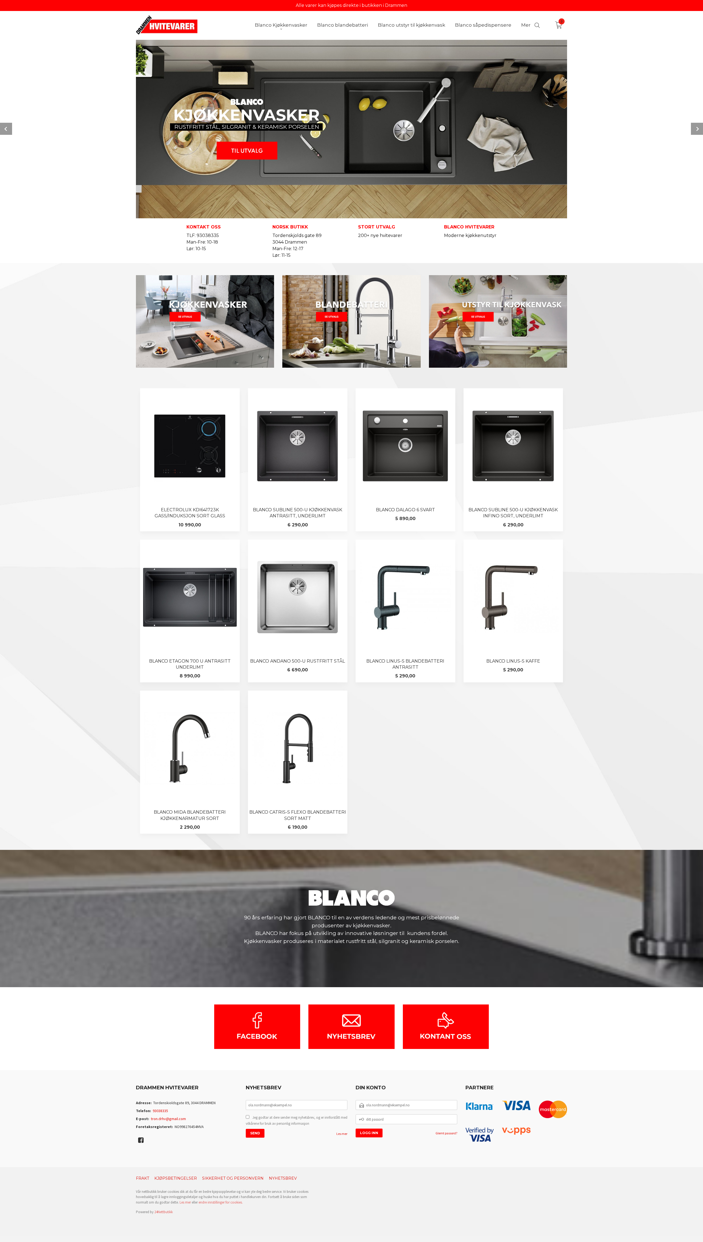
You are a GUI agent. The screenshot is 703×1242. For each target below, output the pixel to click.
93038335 (160, 1110)
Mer (526, 25)
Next (697, 129)
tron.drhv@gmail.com (168, 1118)
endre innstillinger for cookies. (221, 1202)
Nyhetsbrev (283, 1178)
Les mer (341, 1134)
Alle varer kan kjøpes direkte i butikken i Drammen (351, 5)
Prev (6, 129)
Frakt (142, 1178)
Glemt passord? (446, 1133)
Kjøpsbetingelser (175, 1178)
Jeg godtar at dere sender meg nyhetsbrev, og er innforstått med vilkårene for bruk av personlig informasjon (296, 1120)
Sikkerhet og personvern (233, 1178)
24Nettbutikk (163, 1212)
